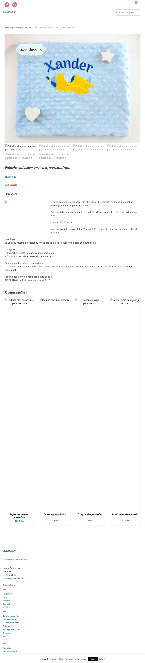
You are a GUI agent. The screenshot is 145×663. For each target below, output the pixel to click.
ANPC (5, 636)
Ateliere (6, 601)
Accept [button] (93, 659)
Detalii (102, 659)
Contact (6, 604)
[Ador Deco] (72, 551)
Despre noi (7, 594)
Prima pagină (10, 28)
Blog (5, 597)
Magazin (20, 28)
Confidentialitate (10, 619)
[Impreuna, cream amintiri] (9, 12)
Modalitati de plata (11, 623)
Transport (7, 633)
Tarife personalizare (11, 629)
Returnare (7, 626)
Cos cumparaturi (10, 652)
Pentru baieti (31, 28)
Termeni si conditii (11, 616)
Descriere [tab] (11, 193)
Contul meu (8, 648)
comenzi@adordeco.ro (13, 578)
